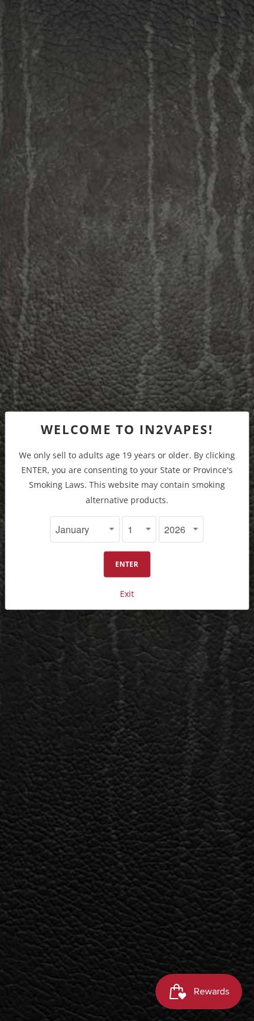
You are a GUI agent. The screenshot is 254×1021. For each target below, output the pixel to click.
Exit (127, 593)
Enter (126, 564)
